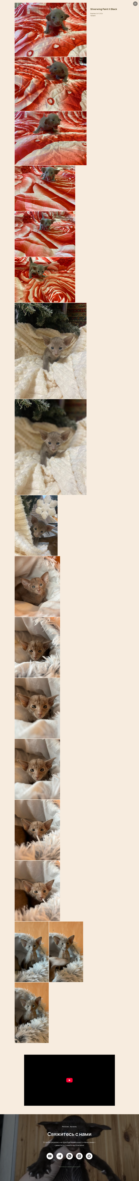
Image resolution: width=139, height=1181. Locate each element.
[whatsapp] (69, 1156)
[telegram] (59, 1156)
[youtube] (50, 1156)
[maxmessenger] (89, 1156)
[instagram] (79, 1156)
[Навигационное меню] (135, 3)
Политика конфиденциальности (69, 1167)
